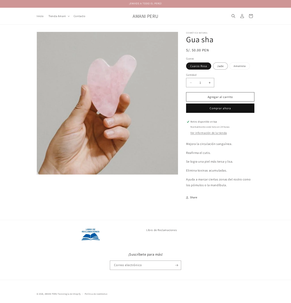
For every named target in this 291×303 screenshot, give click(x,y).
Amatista (242, 67)
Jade (220, 66)
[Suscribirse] (176, 265)
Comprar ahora (220, 108)
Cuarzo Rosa (198, 66)
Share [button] (193, 197)
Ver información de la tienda (208, 133)
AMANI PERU (51, 293)
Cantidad (191, 75)
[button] (58, 16)
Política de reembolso (96, 293)
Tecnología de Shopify (69, 293)
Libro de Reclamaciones (161, 230)
